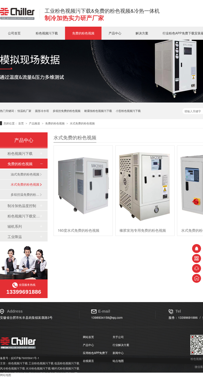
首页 (21, 123)
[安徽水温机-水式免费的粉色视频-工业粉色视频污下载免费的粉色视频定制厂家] (17, 19)
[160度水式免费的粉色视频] (83, 185)
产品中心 (115, 33)
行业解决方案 (121, 345)
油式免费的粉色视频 (25, 174)
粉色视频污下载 (47, 33)
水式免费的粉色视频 (82, 123)
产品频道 (35, 123)
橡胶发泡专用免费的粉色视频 (143, 230)
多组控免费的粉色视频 (66, 111)
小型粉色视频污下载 (128, 111)
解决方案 (142, 33)
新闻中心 (118, 353)
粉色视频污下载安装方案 (24, 215)
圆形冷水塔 (42, 111)
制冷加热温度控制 (22, 205)
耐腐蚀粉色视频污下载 (98, 111)
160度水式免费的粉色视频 (78, 230)
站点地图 (118, 361)
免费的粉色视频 (83, 33)
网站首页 (88, 337)
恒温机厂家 (24, 111)
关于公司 (118, 337)
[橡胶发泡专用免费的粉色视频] (145, 185)
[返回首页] (196, 278)
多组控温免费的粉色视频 (25, 194)
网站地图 (5, 375)
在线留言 (88, 361)
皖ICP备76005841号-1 (25, 358)
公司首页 (14, 33)
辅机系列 (15, 226)
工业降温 (15, 236)
